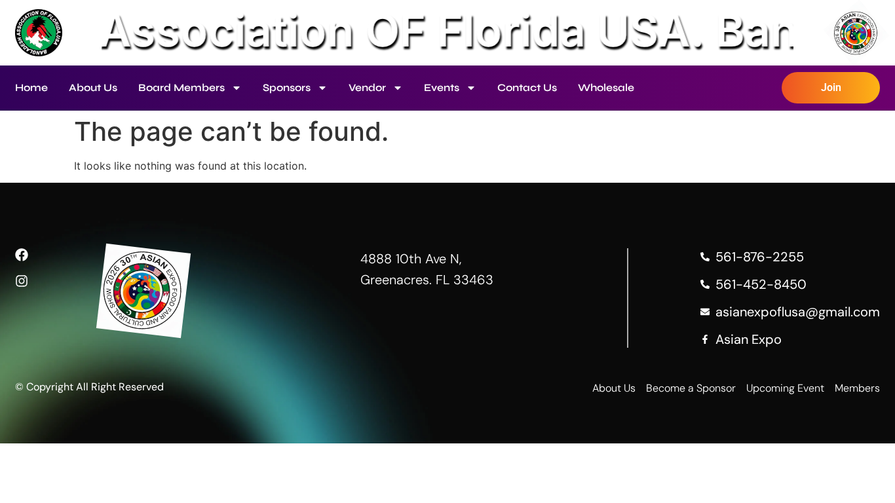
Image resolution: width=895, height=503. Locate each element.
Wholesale (606, 87)
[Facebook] (21, 254)
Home (31, 87)
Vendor (367, 87)
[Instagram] (21, 281)
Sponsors (287, 87)
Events (441, 87)
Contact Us (527, 87)
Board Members (181, 87)
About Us (93, 87)
